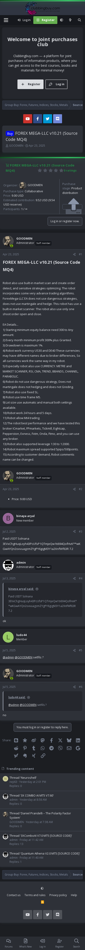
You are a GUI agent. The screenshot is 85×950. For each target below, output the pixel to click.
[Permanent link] (15, 270)
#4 (80, 578)
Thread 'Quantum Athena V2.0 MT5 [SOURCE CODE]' (45, 853)
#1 (80, 254)
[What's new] (70, 20)
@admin (8, 657)
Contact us (13, 895)
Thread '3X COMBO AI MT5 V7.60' (32, 795)
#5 (80, 650)
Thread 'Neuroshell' (23, 778)
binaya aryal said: (21, 589)
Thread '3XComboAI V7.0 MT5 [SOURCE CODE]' (41, 836)
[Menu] (6, 20)
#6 (80, 687)
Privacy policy (58, 895)
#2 (80, 489)
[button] (61, 20)
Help (74, 895)
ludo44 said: (17, 697)
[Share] (74, 254)
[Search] (79, 20)
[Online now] (12, 246)
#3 (80, 531)
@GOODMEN (23, 657)
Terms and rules (34, 895)
